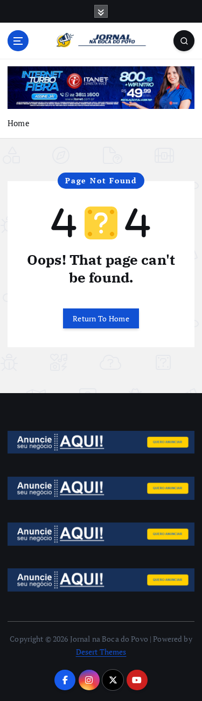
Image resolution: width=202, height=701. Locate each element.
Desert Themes (101, 652)
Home (19, 123)
